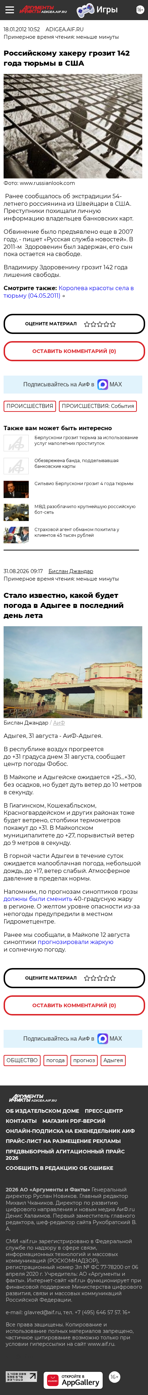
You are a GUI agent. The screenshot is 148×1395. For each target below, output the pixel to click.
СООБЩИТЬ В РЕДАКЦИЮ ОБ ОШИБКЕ (59, 1168)
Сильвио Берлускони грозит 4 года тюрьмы (83, 483)
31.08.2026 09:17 (23, 571)
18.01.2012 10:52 (22, 29)
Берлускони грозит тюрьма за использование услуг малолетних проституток (86, 440)
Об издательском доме (42, 1111)
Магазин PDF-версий (74, 1121)
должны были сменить (38, 899)
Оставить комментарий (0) (74, 351)
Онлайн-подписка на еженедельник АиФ (70, 1131)
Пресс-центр (104, 1111)
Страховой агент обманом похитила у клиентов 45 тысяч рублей (76, 532)
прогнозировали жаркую (76, 942)
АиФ (59, 723)
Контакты (21, 1121)
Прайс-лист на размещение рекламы (63, 1141)
